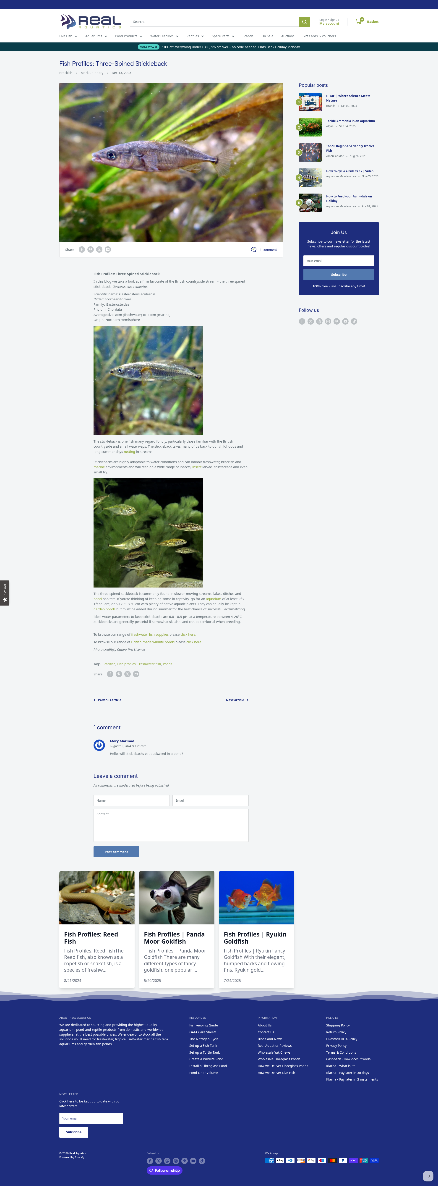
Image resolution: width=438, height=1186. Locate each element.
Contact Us (266, 1032)
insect (196, 466)
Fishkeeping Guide (203, 1025)
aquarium (214, 598)
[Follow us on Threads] (319, 321)
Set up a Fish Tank (203, 1045)
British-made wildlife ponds (153, 642)
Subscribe (339, 274)
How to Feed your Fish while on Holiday (349, 198)
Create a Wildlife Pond (206, 1059)
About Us (265, 1025)
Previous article (109, 700)
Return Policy (336, 1032)
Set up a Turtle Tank (204, 1052)
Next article (235, 700)
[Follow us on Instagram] (328, 321)
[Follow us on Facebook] (302, 321)
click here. (188, 634)
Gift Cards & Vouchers (319, 36)
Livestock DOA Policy (341, 1039)
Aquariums (93, 36)
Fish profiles (126, 664)
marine (100, 466)
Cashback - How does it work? (348, 1059)
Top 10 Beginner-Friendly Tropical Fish (350, 148)
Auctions (288, 36)
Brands (247, 36)
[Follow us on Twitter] (311, 321)
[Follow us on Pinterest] (337, 321)
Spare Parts (220, 36)
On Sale (267, 36)
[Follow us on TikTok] (354, 321)
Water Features (162, 36)
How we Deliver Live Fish (276, 1073)
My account (329, 23)
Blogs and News (270, 1039)
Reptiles (193, 36)
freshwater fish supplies (150, 634)
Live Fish (65, 36)
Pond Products (126, 36)
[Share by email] (108, 249)
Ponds (167, 664)
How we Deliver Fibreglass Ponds (283, 1066)
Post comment (116, 852)
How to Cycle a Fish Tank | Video (349, 171)
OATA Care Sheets (202, 1032)
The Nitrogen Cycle (204, 1039)
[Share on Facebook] (82, 249)
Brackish (65, 73)
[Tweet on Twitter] (99, 249)
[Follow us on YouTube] (345, 321)
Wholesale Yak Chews (274, 1052)
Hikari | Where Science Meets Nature (348, 98)
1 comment (268, 249)
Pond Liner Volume (203, 1073)
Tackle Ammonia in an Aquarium (350, 121)
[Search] (304, 22)
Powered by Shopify (71, 1157)
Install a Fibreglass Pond (208, 1066)
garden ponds (104, 609)
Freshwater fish (149, 664)
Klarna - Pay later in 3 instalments (352, 1079)
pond (98, 598)
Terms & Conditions (341, 1052)
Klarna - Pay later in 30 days (347, 1073)
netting (130, 451)
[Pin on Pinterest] (90, 249)
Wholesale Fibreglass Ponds (279, 1059)
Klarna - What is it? (340, 1066)
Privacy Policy (336, 1045)
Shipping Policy (338, 1025)
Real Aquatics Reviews (275, 1045)
